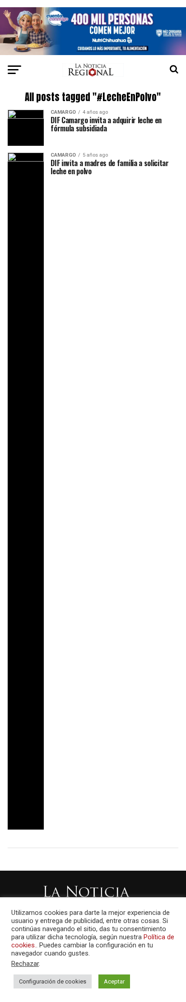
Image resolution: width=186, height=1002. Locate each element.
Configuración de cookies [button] (52, 981)
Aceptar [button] (114, 981)
